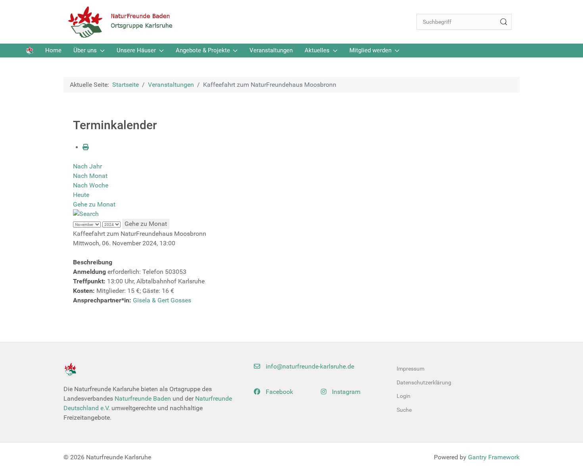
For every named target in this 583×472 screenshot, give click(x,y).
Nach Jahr (87, 166)
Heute (81, 195)
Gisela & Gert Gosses (162, 300)
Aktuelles (317, 50)
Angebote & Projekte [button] (203, 50)
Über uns (85, 50)
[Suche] (504, 22)
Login (403, 396)
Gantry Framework (494, 457)
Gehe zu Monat (94, 204)
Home (53, 50)
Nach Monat (90, 176)
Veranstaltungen (271, 50)
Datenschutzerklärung (424, 382)
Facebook (278, 392)
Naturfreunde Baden (143, 398)
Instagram (345, 392)
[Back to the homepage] (125, 22)
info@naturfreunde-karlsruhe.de (309, 366)
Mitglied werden (370, 50)
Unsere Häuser (136, 50)
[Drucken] (85, 147)
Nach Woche (90, 185)
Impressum (410, 368)
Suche (404, 410)
